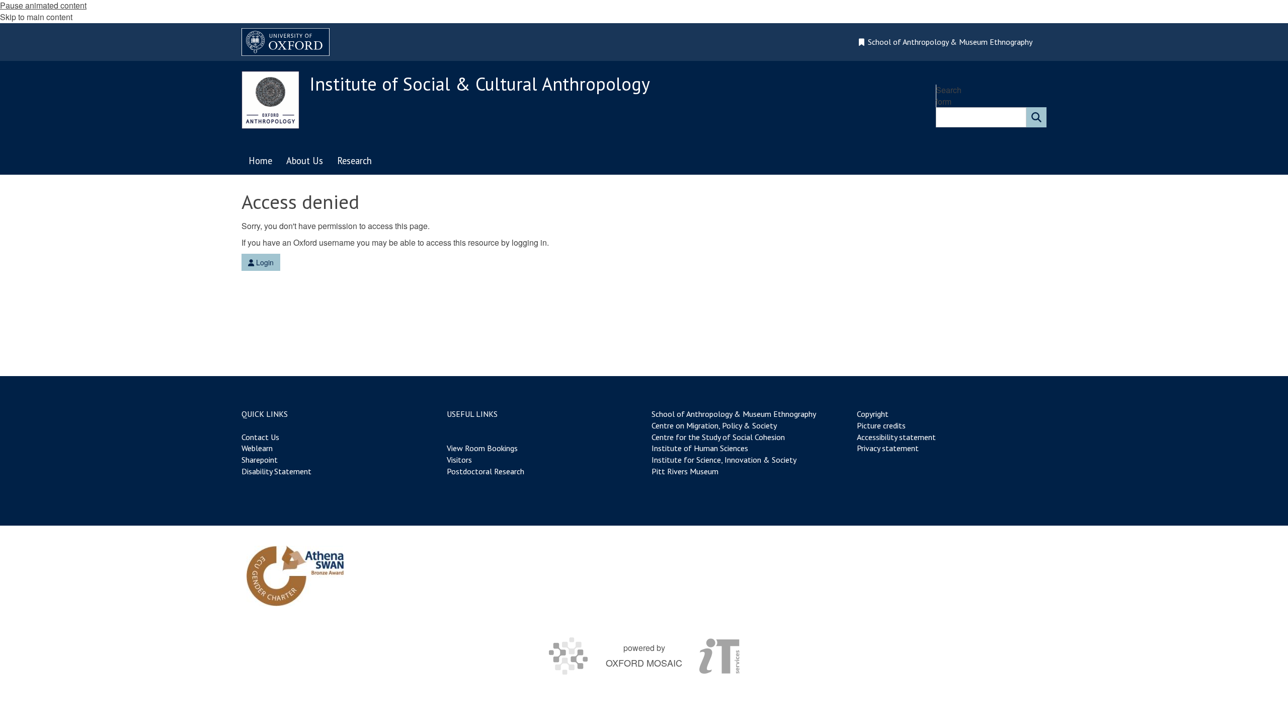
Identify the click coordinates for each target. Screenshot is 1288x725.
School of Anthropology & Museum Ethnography (734, 414)
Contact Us (260, 437)
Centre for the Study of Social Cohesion (718, 437)
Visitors (459, 460)
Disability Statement (276, 471)
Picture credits (881, 425)
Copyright (873, 414)
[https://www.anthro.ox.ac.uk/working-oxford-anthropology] (295, 576)
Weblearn (257, 448)
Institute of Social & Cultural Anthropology (479, 84)
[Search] (1036, 117)
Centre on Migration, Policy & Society (714, 425)
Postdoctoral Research (485, 471)
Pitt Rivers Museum (685, 471)
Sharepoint (260, 460)
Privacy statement (888, 448)
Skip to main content (36, 17)
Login (264, 262)
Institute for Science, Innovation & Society (724, 460)
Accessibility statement (896, 437)
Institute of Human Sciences (700, 448)
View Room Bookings (482, 448)
